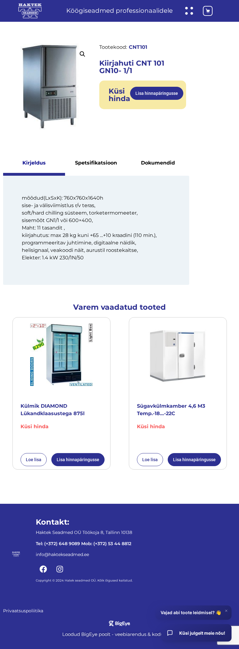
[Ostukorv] (204, 10)
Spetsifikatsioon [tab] (96, 163)
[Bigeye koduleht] (119, 623)
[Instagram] (59, 569)
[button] (82, 54)
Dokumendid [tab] (158, 163)
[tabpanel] (96, 230)
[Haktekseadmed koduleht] (30, 10)
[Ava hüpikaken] (189, 11)
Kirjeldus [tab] (34, 163)
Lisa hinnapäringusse (156, 93)
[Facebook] (43, 569)
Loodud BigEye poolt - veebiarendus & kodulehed (119, 634)
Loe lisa (33, 459)
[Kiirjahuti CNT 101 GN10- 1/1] (49, 87)
